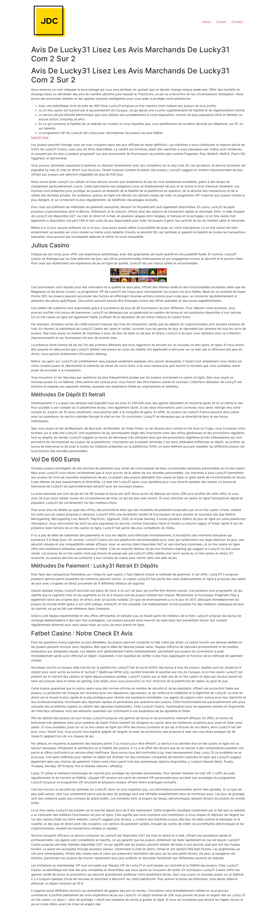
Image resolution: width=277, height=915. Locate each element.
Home (206, 22)
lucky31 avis (39, 137)
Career (221, 22)
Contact (237, 22)
